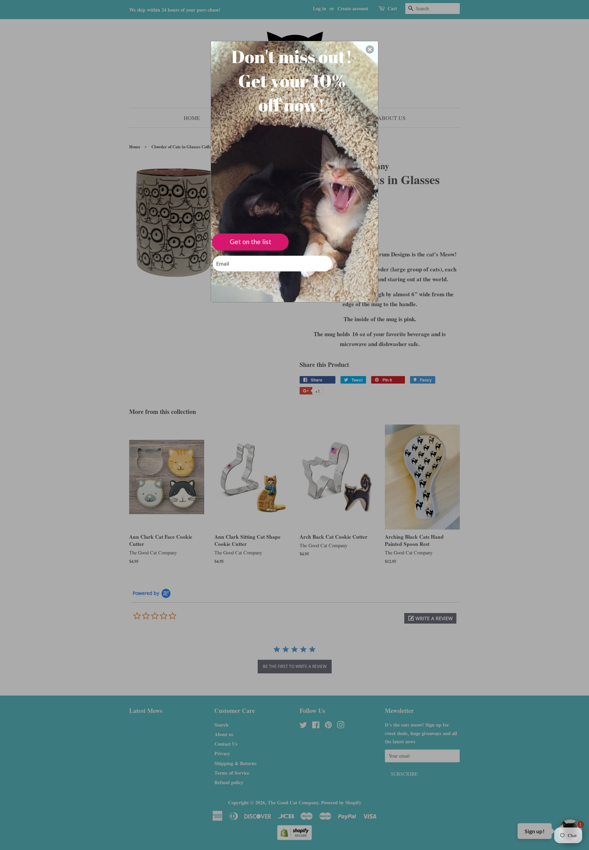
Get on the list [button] (250, 241)
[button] (370, 49)
